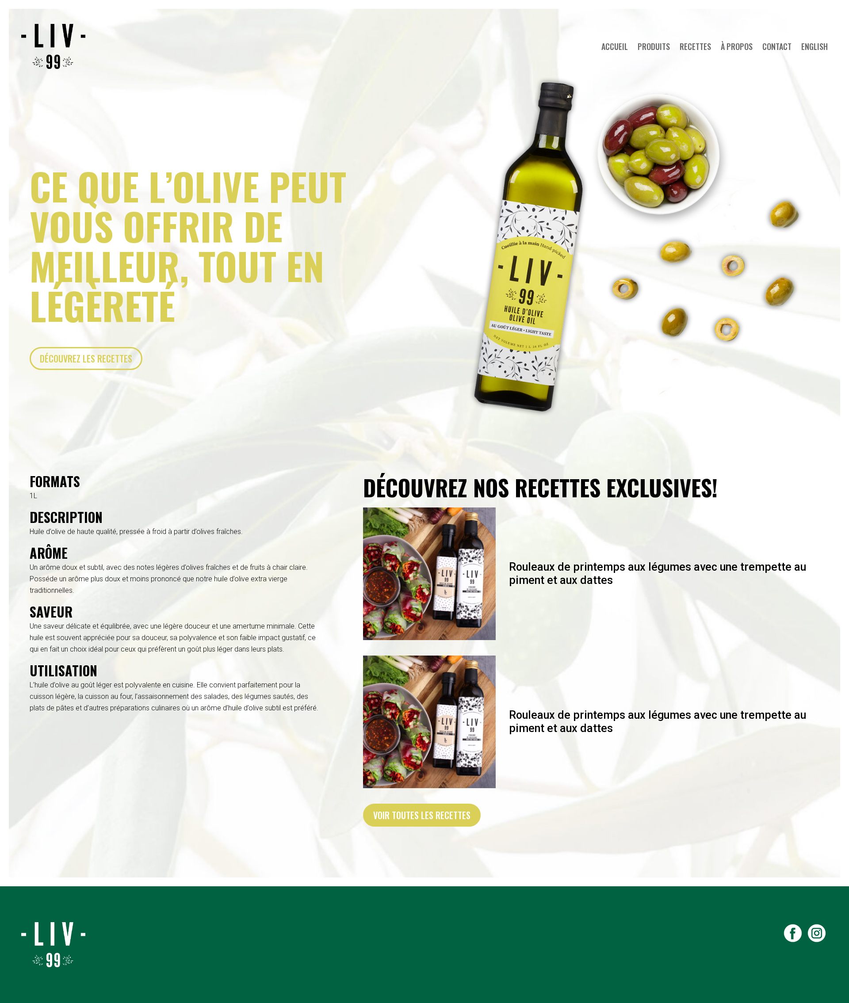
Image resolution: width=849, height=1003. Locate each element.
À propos (737, 46)
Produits (654, 46)
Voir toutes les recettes (421, 815)
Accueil (614, 46)
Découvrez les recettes (86, 358)
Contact (777, 46)
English (814, 46)
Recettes (695, 46)
